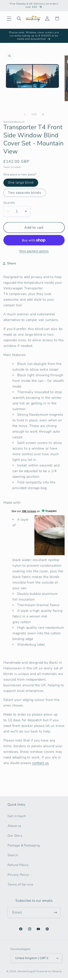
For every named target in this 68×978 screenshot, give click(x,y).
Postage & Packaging (24, 845)
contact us (40, 763)
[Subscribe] (55, 912)
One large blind (20, 182)
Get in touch (17, 816)
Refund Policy (18, 865)
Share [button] (11, 263)
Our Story (15, 835)
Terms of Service (20, 884)
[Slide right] (43, 114)
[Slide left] (25, 114)
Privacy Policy (18, 875)
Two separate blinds (24, 192)
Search (13, 855)
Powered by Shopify (49, 971)
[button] (9, 19)
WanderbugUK (26, 971)
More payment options (34, 251)
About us (14, 826)
